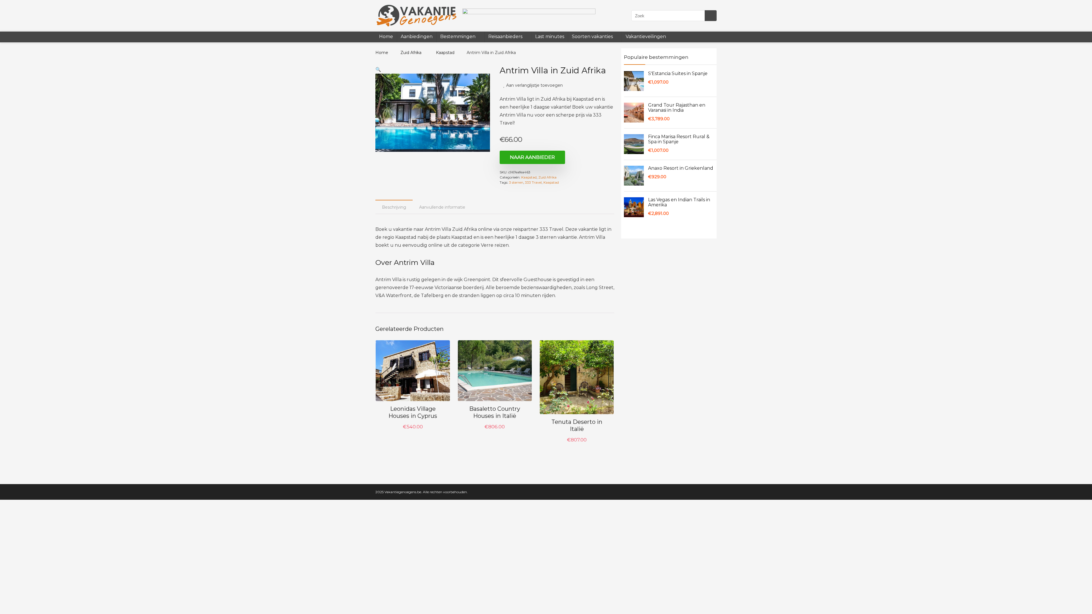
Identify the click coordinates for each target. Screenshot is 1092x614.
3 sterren (516, 183)
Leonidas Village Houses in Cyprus (412, 413)
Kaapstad (442, 52)
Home (386, 36)
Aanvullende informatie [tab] (442, 207)
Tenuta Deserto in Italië (576, 426)
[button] (378, 69)
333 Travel (533, 183)
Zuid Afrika (409, 52)
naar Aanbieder (532, 158)
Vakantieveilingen (644, 36)
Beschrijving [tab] (394, 207)
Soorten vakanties (591, 36)
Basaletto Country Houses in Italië (494, 413)
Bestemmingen (457, 36)
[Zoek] (710, 15)
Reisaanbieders (505, 36)
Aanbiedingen (417, 36)
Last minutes (548, 36)
